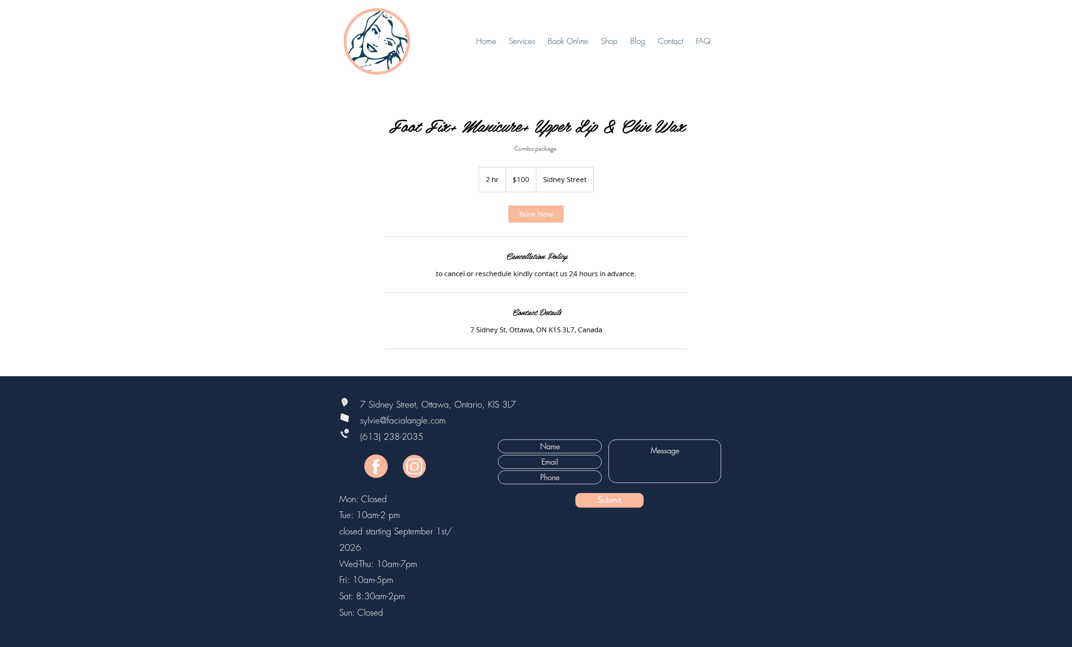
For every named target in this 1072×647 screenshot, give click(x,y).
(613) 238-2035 (391, 436)
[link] (536, 214)
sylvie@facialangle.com (388, 420)
